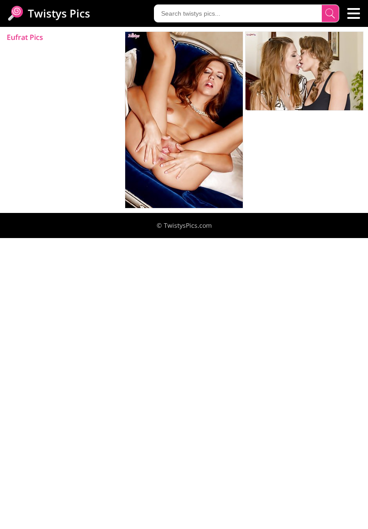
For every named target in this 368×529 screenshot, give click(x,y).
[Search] (330, 13)
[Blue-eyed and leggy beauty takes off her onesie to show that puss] (184, 119)
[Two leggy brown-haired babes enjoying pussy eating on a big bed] (304, 71)
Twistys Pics (57, 13)
